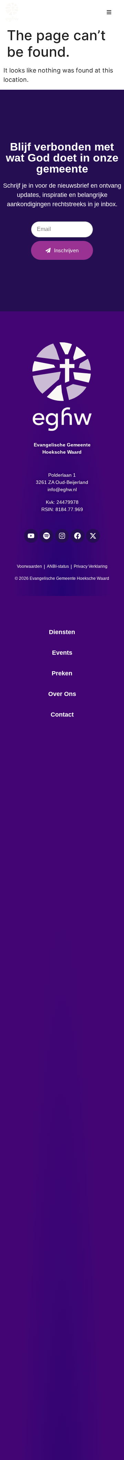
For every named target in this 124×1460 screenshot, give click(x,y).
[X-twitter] (93, 536)
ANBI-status (58, 566)
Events (62, 652)
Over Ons (62, 693)
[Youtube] (31, 536)
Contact (62, 714)
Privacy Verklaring (90, 566)
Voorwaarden (29, 566)
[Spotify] (46, 536)
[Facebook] (77, 536)
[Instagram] (62, 536)
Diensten (62, 632)
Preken (62, 673)
